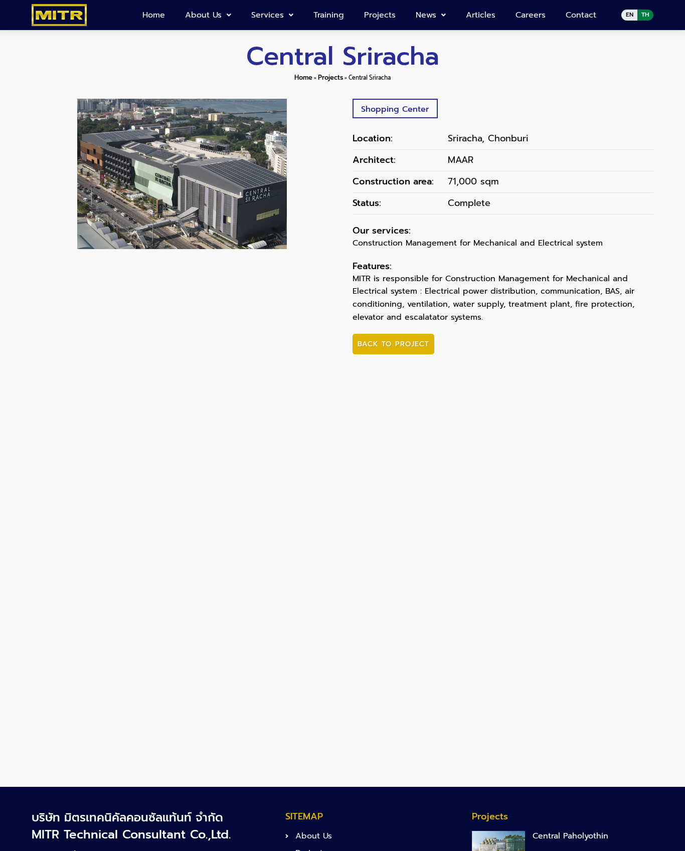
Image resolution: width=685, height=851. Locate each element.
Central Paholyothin (570, 836)
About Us (203, 15)
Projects (380, 15)
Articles (480, 15)
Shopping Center (395, 109)
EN (629, 14)
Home (153, 15)
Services (267, 15)
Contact (581, 15)
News (426, 15)
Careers (531, 15)
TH (645, 14)
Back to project (393, 344)
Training (328, 15)
